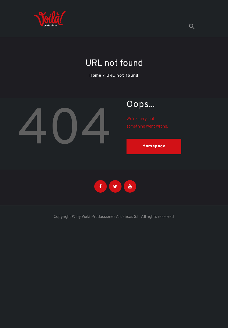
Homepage (153, 146)
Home (95, 75)
